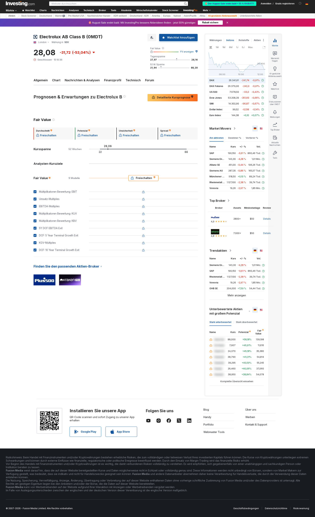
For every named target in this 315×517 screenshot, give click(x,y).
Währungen (215, 40)
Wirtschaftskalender (147, 10)
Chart (56, 80)
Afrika (202, 16)
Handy (207, 417)
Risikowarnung (301, 508)
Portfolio (208, 424)
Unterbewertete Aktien (251, 16)
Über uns (250, 409)
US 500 (213, 92)
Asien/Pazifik (190, 16)
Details (267, 218)
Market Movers (220, 128)
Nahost (177, 16)
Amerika (156, 16)
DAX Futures (216, 86)
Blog (206, 409)
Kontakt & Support (256, 424)
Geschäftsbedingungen (246, 508)
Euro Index (215, 115)
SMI (211, 103)
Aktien (11, 16)
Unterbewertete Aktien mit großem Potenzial (225, 311)
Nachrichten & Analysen (82, 80)
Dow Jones (215, 97)
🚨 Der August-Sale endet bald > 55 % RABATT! (229, 3)
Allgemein (41, 80)
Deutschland (45, 16)
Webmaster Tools (214, 432)
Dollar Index (215, 109)
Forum (149, 80)
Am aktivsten (216, 137)
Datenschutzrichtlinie (276, 508)
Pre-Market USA (76, 16)
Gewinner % (234, 137)
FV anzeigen (187, 51)
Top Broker (217, 200)
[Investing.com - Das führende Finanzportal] (20, 3)
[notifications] (300, 3)
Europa (166, 16)
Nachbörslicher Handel (98, 16)
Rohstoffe (244, 40)
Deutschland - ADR (139, 16)
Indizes (230, 40)
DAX (211, 80)
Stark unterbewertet (220, 322)
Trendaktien (218, 250)
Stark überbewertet (246, 322)
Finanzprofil (112, 80)
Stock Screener (170, 10)
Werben (250, 417)
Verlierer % (252, 137)
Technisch (133, 80)
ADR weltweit (120, 16)
